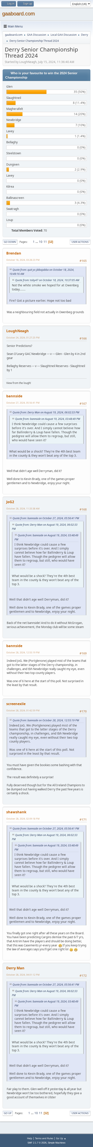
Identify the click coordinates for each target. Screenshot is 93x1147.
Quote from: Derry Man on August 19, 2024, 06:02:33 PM (46, 412)
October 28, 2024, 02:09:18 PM (23, 818)
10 (40, 242)
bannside (14, 396)
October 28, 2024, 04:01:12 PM (23, 974)
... (37, 242)
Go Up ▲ (61, 1138)
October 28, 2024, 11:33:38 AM (23, 508)
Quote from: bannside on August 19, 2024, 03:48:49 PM (47, 419)
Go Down (10, 241)
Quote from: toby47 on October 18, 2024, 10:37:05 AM (47, 280)
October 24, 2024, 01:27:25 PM (23, 337)
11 (45, 242)
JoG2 (10, 501)
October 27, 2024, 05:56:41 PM (23, 402)
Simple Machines (57, 1142)
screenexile (16, 703)
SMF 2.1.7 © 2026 (36, 1142)
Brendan (13, 253)
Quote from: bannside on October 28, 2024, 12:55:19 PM (46, 720)
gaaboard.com (18, 13)
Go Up (7, 1113)
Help (29, 1138)
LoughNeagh (17, 331)
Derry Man (15, 968)
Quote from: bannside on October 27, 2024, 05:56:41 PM (46, 518)
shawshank (16, 812)
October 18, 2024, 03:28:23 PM (23, 259)
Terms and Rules (44, 1138)
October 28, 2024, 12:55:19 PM (23, 652)
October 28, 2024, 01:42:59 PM (23, 710)
